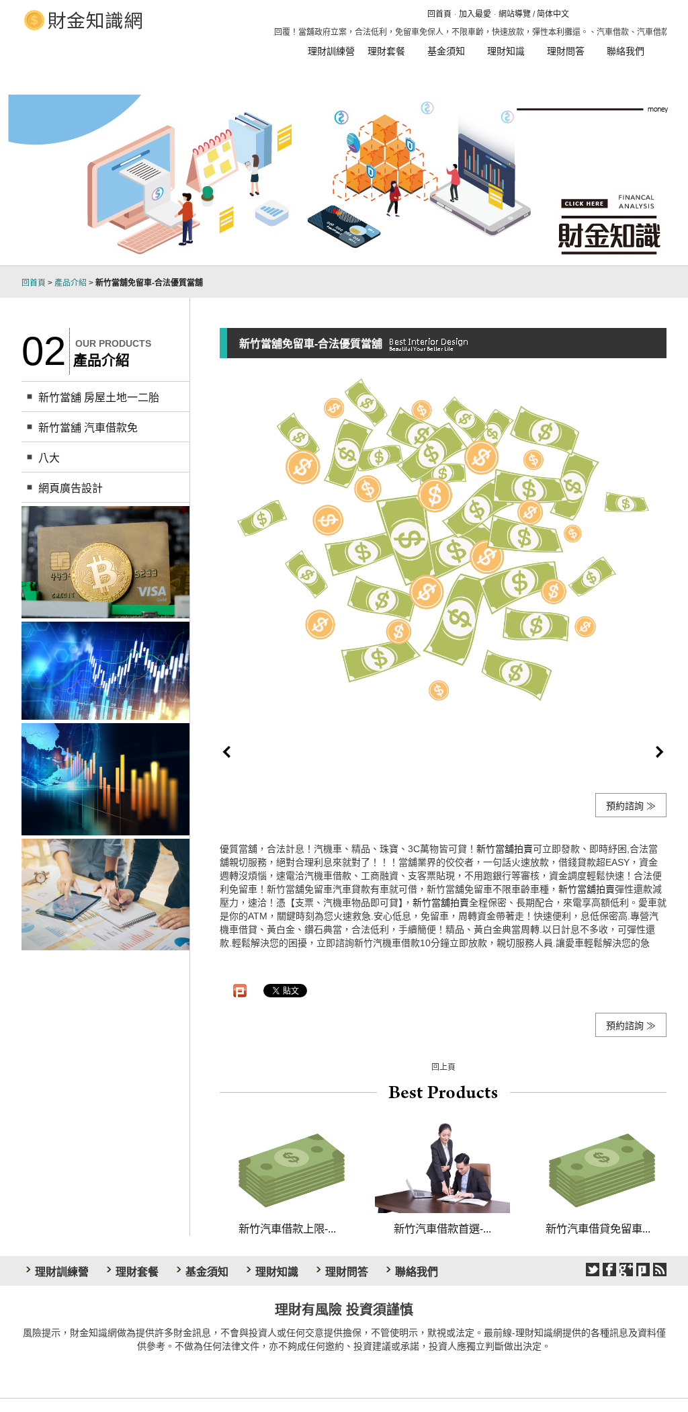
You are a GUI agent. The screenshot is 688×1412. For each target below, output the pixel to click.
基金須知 (446, 51)
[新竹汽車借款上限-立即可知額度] (287, 1165)
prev (226, 752)
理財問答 (566, 51)
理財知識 (506, 51)
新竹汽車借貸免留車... (598, 1228)
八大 (49, 458)
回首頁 (439, 14)
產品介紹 (70, 283)
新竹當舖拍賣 (504, 848)
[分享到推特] (592, 1269)
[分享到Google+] (626, 1269)
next (659, 752)
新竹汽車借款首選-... (442, 1228)
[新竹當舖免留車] (105, 893)
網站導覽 (515, 14)
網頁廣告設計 (70, 488)
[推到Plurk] (240, 990)
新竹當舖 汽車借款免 (88, 427)
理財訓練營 (331, 51)
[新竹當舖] (105, 669)
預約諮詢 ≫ (631, 805)
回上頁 (443, 1067)
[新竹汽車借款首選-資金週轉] (442, 1165)
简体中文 (553, 14)
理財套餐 (386, 51)
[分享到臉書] (609, 1269)
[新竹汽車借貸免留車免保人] (597, 1165)
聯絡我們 (625, 51)
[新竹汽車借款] (105, 778)
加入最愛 (475, 14)
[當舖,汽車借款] (105, 561)
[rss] (659, 1269)
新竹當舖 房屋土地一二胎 (98, 397)
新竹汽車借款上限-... (287, 1228)
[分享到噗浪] (643, 1269)
